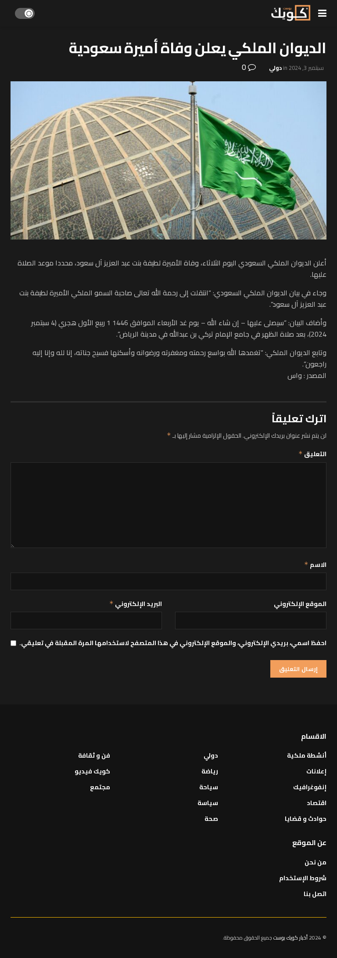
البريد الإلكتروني (135, 604)
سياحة (208, 787)
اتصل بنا (315, 894)
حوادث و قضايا (305, 818)
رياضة (209, 771)
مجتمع (100, 787)
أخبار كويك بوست (291, 938)
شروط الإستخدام (302, 878)
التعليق (312, 454)
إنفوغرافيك (309, 787)
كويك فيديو (92, 771)
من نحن (315, 862)
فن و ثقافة (94, 755)
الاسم (315, 565)
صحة (211, 818)
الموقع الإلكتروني (300, 604)
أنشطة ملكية (306, 755)
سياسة (207, 803)
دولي (275, 67)
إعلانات (316, 771)
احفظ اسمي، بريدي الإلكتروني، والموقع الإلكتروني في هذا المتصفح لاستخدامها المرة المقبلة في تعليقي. (172, 643)
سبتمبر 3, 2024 (306, 67)
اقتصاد (316, 803)
